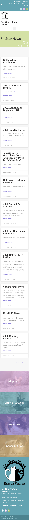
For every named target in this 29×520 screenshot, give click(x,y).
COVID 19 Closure (13, 313)
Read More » (7, 73)
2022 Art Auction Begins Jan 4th (12, 109)
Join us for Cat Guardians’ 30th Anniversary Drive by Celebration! (13, 156)
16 (22, 362)
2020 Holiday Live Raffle (13, 256)
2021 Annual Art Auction (12, 205)
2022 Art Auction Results (12, 87)
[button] (14, 28)
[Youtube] (24, 9)
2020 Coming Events (10, 337)
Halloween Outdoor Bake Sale (14, 181)
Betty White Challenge (10, 61)
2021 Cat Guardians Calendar (14, 232)
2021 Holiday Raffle (14, 130)
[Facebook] (21, 9)
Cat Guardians (9, 22)
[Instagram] (27, 9)
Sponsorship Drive (13, 287)
